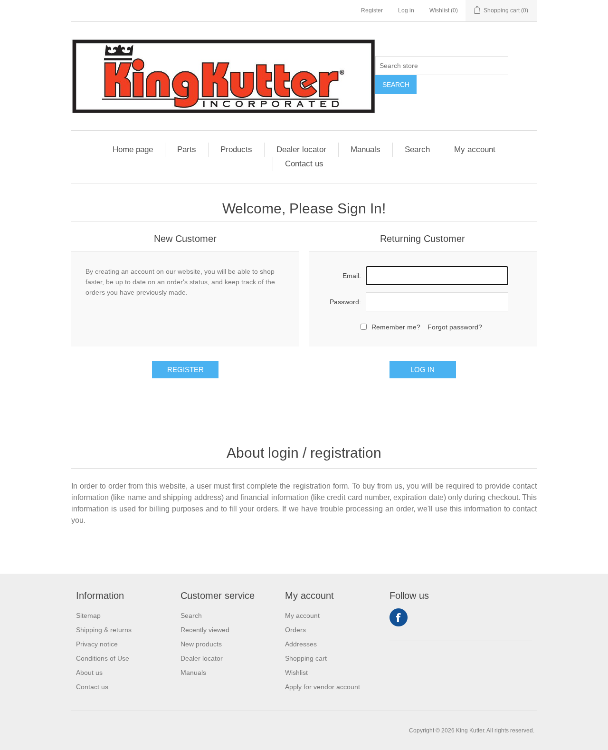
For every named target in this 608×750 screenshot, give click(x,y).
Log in (406, 10)
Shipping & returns (104, 630)
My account (474, 149)
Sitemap (88, 615)
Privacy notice (97, 644)
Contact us (304, 163)
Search (395, 84)
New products (201, 644)
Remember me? (395, 327)
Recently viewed (204, 630)
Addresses (301, 644)
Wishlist (296, 672)
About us (89, 672)
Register (372, 10)
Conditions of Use (102, 658)
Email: (351, 275)
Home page (133, 149)
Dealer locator (301, 149)
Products (236, 149)
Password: (345, 302)
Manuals (365, 149)
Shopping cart (306, 658)
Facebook (399, 617)
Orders (295, 630)
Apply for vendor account (322, 687)
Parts (186, 149)
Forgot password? (455, 327)
